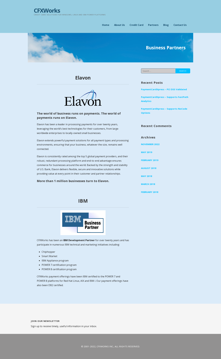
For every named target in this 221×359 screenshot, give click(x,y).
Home (105, 25)
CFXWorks (47, 10)
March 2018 (148, 184)
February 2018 (149, 191)
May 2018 (146, 176)
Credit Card (136, 25)
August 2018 (148, 168)
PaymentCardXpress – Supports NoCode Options (164, 110)
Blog (166, 25)
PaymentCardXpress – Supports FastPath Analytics (164, 99)
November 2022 (150, 144)
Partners (153, 25)
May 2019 (146, 152)
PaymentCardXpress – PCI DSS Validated (164, 89)
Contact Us (180, 25)
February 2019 (149, 160)
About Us (119, 25)
